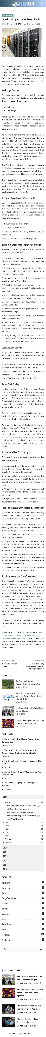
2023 (5, 856)
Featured (5, 903)
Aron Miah (17, 24)
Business (5, 893)
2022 (5, 860)
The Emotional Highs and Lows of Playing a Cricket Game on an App (28, 682)
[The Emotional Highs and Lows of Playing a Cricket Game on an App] (8, 684)
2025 (5, 847)
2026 (5, 796)
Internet (4, 908)
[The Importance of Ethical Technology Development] (8, 1022)
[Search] (41, 3)
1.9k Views (9, 24)
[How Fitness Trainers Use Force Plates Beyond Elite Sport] (8, 711)
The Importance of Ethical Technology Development (27, 1020)
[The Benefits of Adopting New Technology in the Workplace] (8, 1009)
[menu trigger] (4, 3)
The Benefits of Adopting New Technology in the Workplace (29, 1007)
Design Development (9, 898)
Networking (6, 913)
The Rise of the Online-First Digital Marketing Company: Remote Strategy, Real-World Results (30, 696)
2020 (5, 869)
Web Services (6, 940)
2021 (5, 864)
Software (5, 929)
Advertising (6, 882)
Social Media (6, 924)
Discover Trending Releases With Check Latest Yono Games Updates (30, 721)
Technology (7, 15)
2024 (5, 851)
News (4, 919)
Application (6, 887)
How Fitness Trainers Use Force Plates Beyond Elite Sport (29, 978)
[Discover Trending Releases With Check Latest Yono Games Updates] (8, 723)
